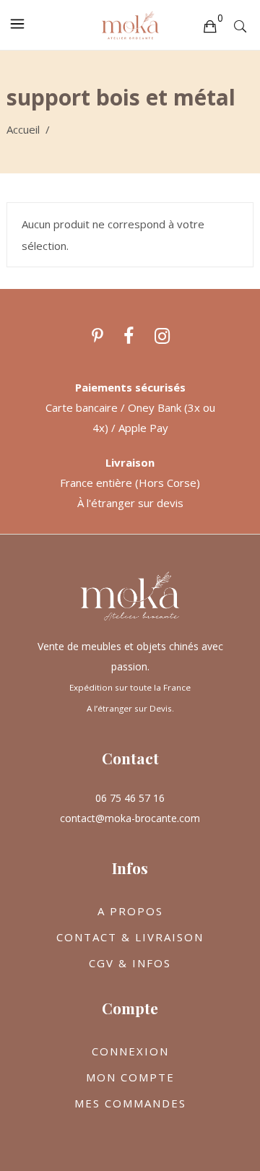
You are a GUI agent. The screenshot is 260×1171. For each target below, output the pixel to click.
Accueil (23, 129)
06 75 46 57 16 (130, 798)
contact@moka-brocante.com (130, 818)
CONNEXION (130, 1051)
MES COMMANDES (130, 1103)
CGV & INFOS (130, 963)
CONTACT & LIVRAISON (130, 937)
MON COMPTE (130, 1077)
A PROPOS (130, 911)
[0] (209, 25)
